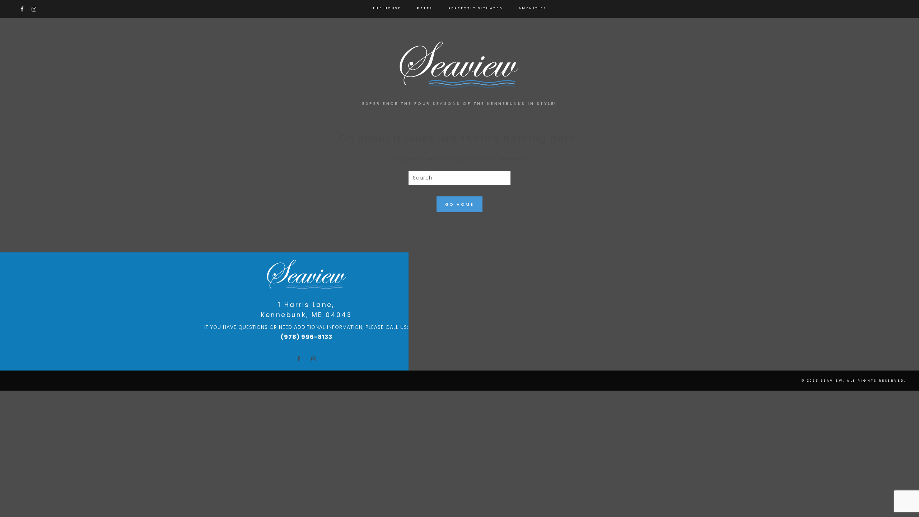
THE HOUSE (387, 8)
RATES (425, 8)
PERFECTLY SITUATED (475, 8)
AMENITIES (533, 8)
